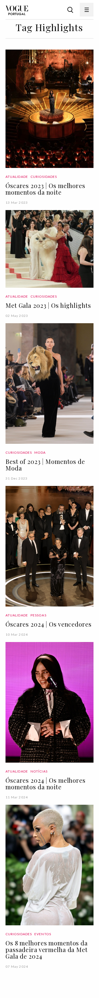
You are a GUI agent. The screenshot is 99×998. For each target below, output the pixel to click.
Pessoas (38, 615)
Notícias (39, 771)
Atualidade (17, 177)
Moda (40, 452)
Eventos (42, 934)
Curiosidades (44, 177)
